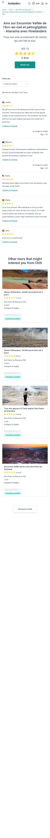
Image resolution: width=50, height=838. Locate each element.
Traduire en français (9, 126)
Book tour (25, 65)
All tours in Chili (25, 509)
